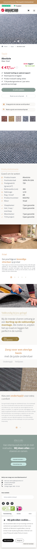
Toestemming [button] (7, 513)
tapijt (12, 46)
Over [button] (30, 513)
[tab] (14, 41)
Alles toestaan (8, 540)
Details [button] (19, 513)
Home (5, 46)
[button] (18, 2)
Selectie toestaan (28, 544)
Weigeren (19, 540)
